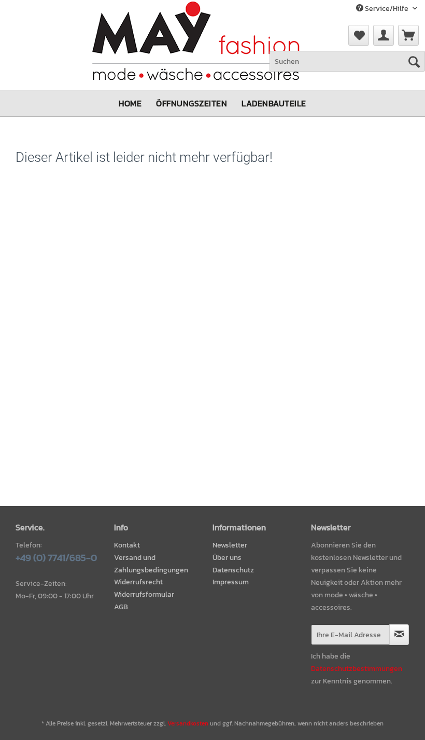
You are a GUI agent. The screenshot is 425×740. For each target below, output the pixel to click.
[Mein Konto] (383, 35)
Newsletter (229, 545)
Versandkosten (187, 723)
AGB (121, 606)
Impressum (230, 582)
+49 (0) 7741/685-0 (56, 557)
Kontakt (127, 545)
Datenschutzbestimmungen (356, 668)
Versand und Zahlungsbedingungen (151, 563)
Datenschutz (233, 570)
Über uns (227, 557)
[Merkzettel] (358, 35)
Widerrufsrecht (138, 582)
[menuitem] (358, 35)
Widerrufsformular (144, 594)
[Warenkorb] (408, 35)
